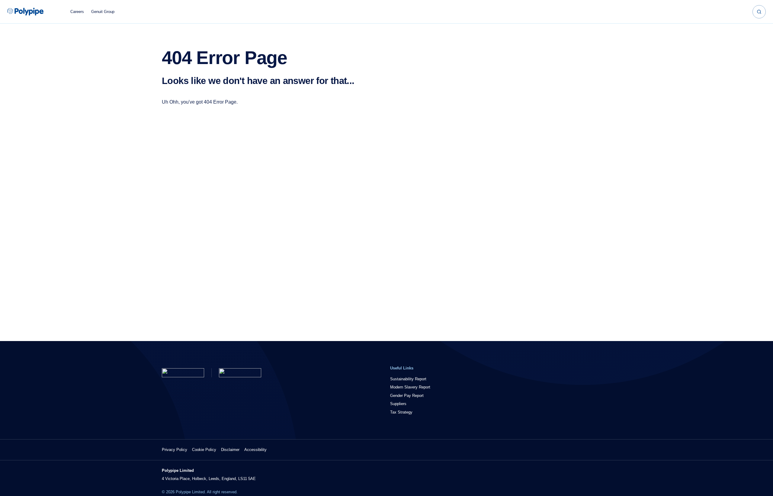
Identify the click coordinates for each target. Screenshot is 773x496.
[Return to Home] (183, 372)
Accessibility (255, 449)
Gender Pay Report (407, 395)
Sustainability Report (408, 379)
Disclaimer (230, 449)
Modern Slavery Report (410, 387)
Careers (77, 11)
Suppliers (398, 403)
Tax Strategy (401, 412)
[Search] (759, 11)
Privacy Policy (174, 449)
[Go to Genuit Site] (240, 372)
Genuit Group (102, 11)
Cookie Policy (204, 449)
